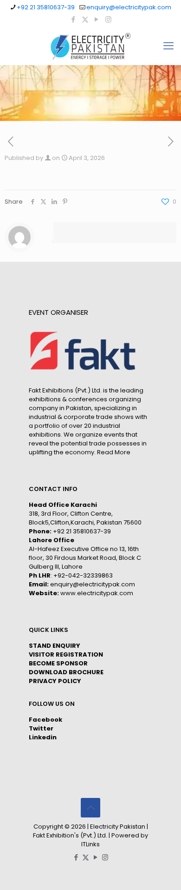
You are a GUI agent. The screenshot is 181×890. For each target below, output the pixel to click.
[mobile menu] (168, 46)
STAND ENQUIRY (54, 645)
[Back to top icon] (90, 807)
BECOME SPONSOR (58, 663)
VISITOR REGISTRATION (66, 654)
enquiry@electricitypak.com (128, 7)
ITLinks (90, 844)
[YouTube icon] (96, 19)
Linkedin (43, 737)
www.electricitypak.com (96, 593)
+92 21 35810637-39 (46, 7)
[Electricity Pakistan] (90, 46)
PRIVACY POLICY (55, 681)
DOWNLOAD (48, 672)
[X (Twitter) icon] (85, 19)
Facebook (45, 719)
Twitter (41, 728)
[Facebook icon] (73, 19)
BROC (77, 672)
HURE (95, 672)
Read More (113, 452)
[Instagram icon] (108, 19)
